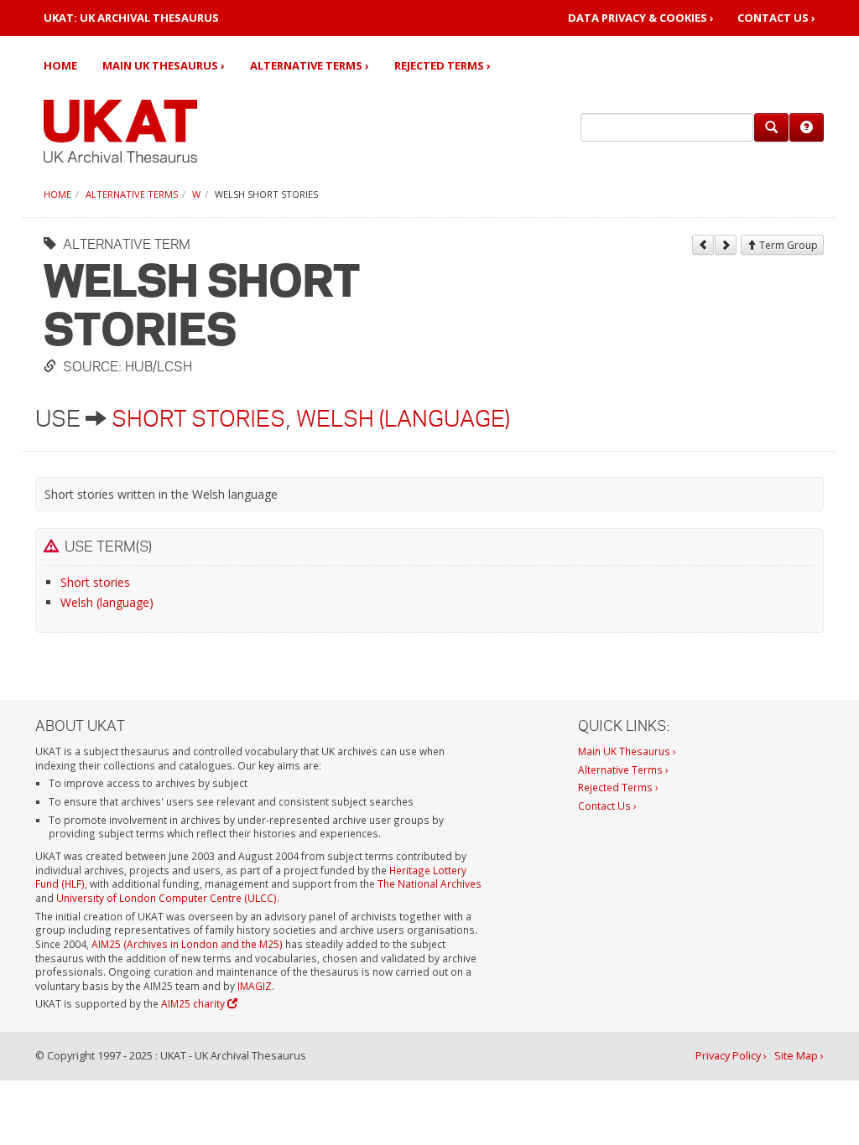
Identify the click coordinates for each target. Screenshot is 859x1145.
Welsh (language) (403, 418)
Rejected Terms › (442, 65)
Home (60, 65)
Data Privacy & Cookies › (641, 18)
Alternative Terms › (309, 65)
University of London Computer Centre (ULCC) (166, 897)
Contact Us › (776, 18)
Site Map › (799, 1056)
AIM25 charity (194, 1003)
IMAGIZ (254, 985)
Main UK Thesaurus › (163, 65)
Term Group (787, 245)
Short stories (198, 418)
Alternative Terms (132, 194)
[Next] (726, 245)
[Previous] (703, 245)
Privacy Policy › (731, 1056)
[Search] (771, 127)
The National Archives (429, 883)
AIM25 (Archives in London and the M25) (187, 944)
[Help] (806, 127)
